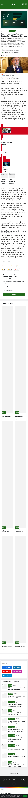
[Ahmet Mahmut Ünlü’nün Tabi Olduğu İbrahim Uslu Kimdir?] (14, 712)
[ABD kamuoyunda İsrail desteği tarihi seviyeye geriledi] (14, 687)
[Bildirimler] (26, 4)
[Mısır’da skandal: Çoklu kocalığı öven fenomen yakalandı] (14, 721)
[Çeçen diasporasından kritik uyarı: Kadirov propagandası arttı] (12, 178)
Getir (15, 19)
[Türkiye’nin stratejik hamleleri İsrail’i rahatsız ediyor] (7, 593)
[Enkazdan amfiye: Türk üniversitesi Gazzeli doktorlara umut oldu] (6, 167)
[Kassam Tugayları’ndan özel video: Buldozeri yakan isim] (14, 729)
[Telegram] (14, 784)
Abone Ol (14, 295)
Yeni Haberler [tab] (16, 681)
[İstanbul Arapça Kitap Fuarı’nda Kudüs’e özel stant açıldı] (4, 178)
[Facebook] (5, 779)
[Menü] (2, 4)
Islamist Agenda (5, 262)
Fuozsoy (4, 50)
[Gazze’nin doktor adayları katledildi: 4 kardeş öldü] (14, 704)
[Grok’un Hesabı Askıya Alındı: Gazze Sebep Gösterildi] (14, 763)
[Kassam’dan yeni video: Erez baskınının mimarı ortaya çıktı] (14, 747)
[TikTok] (18, 779)
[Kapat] (26, 789)
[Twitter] (9, 779)
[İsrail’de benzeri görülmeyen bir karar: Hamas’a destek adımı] (14, 756)
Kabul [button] (25, 796)
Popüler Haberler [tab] (6, 681)
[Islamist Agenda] (12, 4)
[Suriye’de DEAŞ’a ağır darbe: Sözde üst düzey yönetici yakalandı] (14, 738)
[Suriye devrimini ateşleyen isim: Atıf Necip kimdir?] (14, 695)
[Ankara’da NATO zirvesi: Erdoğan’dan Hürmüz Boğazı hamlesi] (20, 593)
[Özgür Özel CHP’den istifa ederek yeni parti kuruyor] (20, 478)
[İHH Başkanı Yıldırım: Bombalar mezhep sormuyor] (2, 126)
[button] (23, 4)
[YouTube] (23, 779)
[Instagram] (14, 779)
